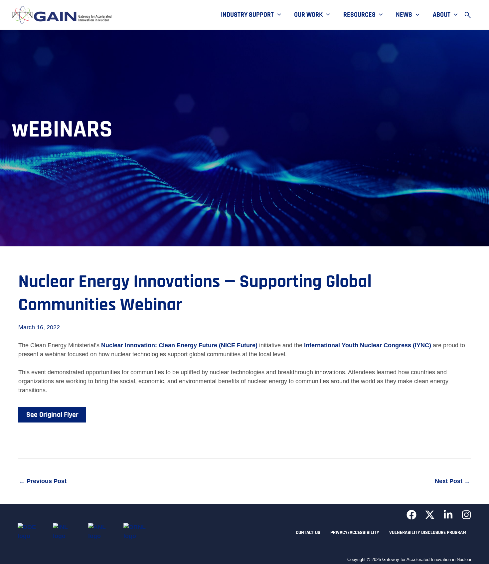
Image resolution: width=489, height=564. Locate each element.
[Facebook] (411, 515)
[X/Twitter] (430, 515)
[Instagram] (466, 515)
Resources (359, 15)
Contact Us (308, 532)
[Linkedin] (448, 515)
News (404, 15)
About (441, 15)
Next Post (452, 481)
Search (470, 15)
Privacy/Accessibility (354, 532)
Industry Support (247, 15)
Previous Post (43, 481)
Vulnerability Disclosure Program (427, 532)
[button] (277, 15)
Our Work (308, 15)
